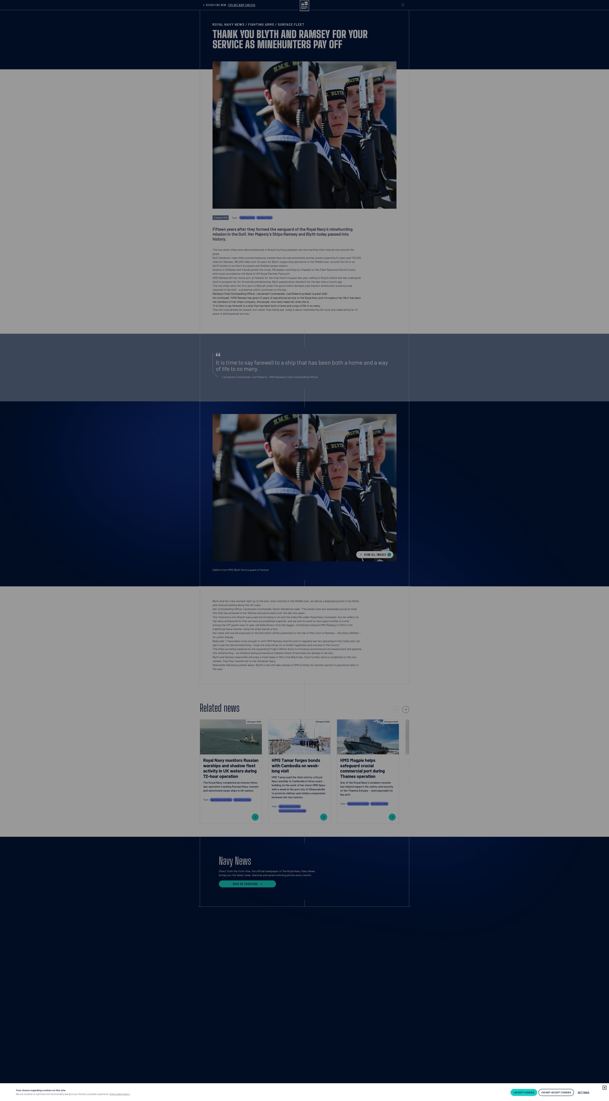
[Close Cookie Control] (604, 1088)
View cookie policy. (120, 1093)
